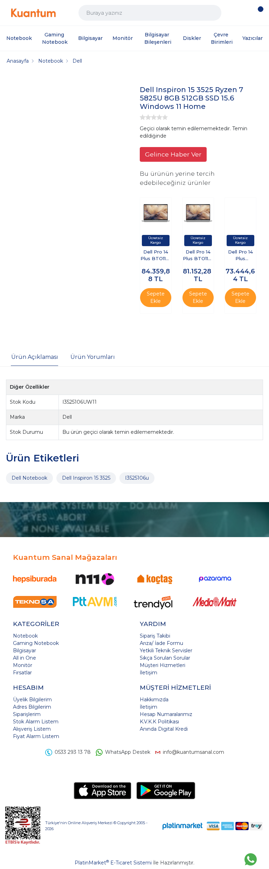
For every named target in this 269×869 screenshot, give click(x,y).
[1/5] (142, 117)
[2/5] (145, 117)
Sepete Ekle (156, 297)
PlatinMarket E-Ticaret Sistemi (113, 863)
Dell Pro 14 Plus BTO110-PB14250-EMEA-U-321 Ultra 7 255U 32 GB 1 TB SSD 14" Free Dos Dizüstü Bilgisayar (155, 256)
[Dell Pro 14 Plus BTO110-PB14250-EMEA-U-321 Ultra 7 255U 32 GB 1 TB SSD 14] (155, 213)
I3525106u (137, 478)
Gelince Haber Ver (173, 154)
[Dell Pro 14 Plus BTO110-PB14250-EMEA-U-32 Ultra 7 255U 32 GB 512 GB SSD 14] (198, 213)
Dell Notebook (29, 478)
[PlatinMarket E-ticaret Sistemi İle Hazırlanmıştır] (182, 825)
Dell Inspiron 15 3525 (86, 478)
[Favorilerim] (245, 12)
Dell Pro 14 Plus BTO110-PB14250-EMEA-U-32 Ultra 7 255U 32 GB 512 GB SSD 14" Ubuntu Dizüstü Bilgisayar (198, 256)
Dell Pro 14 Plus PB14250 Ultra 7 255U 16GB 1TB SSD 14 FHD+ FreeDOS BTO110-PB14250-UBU (240, 256)
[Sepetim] (258, 13)
